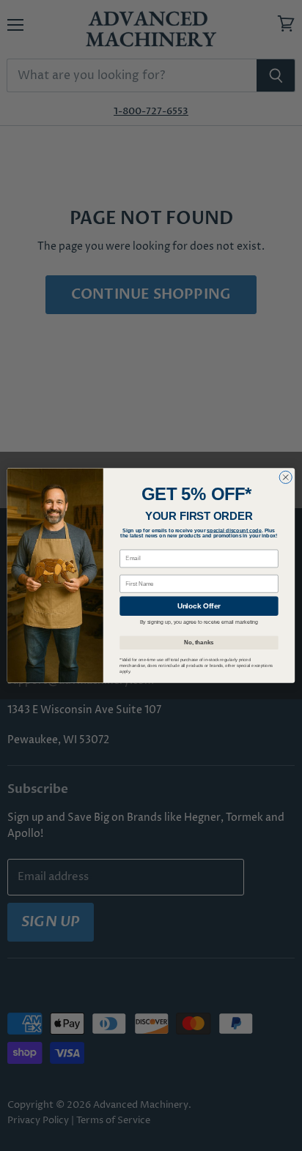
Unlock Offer (199, 606)
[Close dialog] (285, 477)
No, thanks (198, 642)
